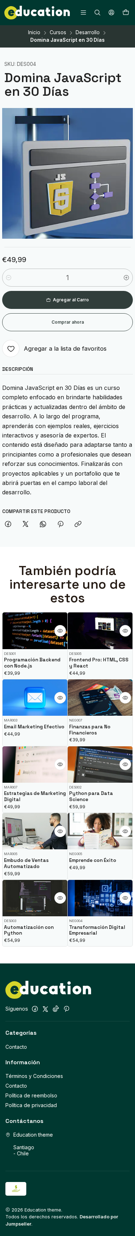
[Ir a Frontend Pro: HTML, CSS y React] (100, 630)
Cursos (58, 32)
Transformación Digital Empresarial (97, 930)
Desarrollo (88, 32)
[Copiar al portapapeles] (78, 524)
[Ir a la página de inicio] (37, 12)
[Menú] (83, 12)
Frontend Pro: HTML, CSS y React (99, 663)
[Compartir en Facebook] (8, 524)
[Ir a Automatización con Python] (35, 898)
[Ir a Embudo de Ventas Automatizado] (35, 831)
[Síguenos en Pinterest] (66, 1008)
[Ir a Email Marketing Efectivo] (35, 697)
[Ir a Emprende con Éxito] (100, 831)
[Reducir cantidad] (9, 277)
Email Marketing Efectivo (34, 727)
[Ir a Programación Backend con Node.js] (35, 630)
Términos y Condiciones (34, 1076)
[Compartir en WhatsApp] (43, 524)
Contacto (16, 1047)
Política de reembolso (31, 1095)
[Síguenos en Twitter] (45, 1008)
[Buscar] (97, 12)
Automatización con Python (29, 930)
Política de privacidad (31, 1105)
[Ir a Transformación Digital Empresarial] (100, 898)
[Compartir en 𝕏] (25, 524)
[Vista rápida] (60, 631)
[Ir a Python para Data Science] (100, 764)
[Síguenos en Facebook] (35, 1008)
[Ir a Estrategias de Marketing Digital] (35, 764)
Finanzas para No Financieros (90, 730)
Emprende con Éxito (92, 860)
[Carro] (126, 12)
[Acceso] (111, 12)
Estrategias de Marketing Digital (35, 796)
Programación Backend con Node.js (32, 663)
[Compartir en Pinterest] (60, 524)
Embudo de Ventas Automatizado (26, 863)
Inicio (34, 32)
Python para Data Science (91, 796)
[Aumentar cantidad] (126, 277)
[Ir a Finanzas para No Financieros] (100, 697)
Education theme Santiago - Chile (33, 1144)
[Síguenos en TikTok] (55, 1008)
